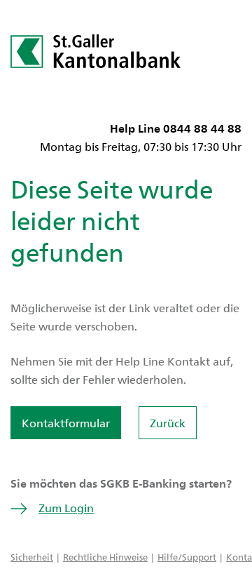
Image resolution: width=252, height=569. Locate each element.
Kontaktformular (66, 422)
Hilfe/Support (187, 557)
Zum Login (66, 507)
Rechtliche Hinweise (105, 557)
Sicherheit (31, 557)
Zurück (168, 422)
